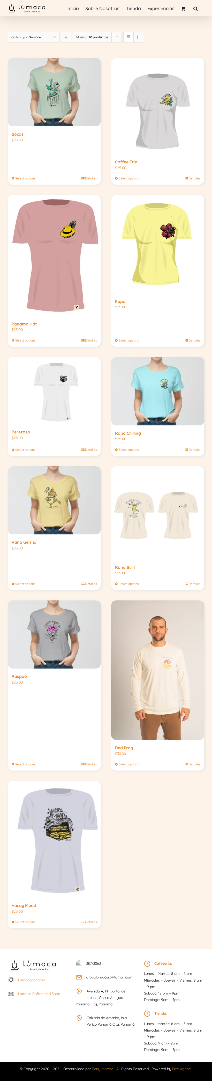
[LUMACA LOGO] (33, 958)
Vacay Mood (24, 905)
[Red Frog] (157, 670)
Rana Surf (125, 567)
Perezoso (21, 431)
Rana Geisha (24, 542)
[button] (195, 8)
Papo (120, 301)
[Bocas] (54, 92)
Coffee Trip (126, 161)
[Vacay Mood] (54, 839)
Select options (25, 178)
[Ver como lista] (139, 37)
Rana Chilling (128, 433)
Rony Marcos (102, 1069)
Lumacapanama (31, 980)
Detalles (91, 178)
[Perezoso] (54, 390)
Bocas (18, 134)
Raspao (19, 676)
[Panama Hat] (54, 255)
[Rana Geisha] (54, 500)
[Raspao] (54, 634)
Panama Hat (24, 324)
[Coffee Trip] (157, 106)
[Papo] (157, 244)
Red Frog (124, 747)
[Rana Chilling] (157, 391)
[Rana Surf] (157, 513)
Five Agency (182, 1069)
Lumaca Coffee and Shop (39, 993)
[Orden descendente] (66, 37)
